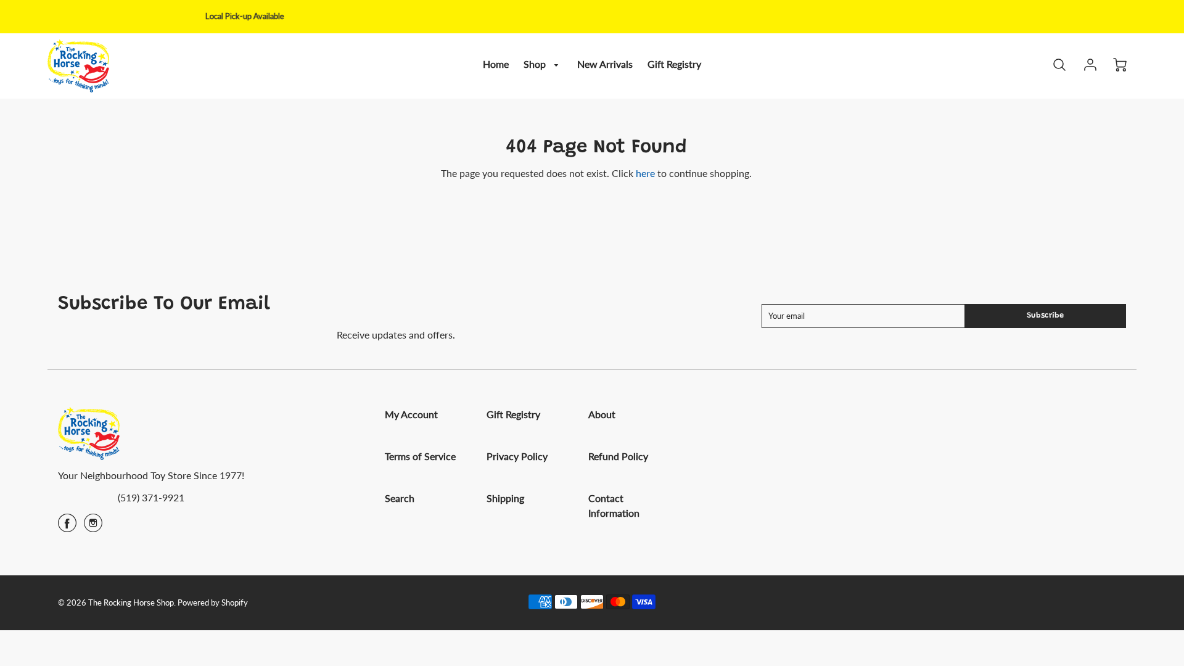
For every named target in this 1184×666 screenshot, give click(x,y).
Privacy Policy (517, 456)
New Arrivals (605, 64)
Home (496, 64)
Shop (536, 64)
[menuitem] (496, 64)
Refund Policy (618, 456)
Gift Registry (674, 64)
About (601, 414)
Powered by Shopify (213, 602)
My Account (411, 414)
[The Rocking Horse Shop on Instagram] (93, 527)
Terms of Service (420, 456)
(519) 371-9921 (151, 497)
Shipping (505, 498)
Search (399, 498)
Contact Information (613, 505)
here (645, 173)
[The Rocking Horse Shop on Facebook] (67, 527)
